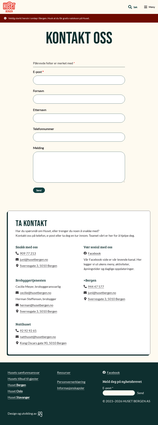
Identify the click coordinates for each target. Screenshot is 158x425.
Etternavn (39, 110)
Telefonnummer (43, 129)
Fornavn (38, 91)
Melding (38, 148)
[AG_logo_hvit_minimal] (40, 414)
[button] (132, 7)
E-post (38, 72)
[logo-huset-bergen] (9, 7)
